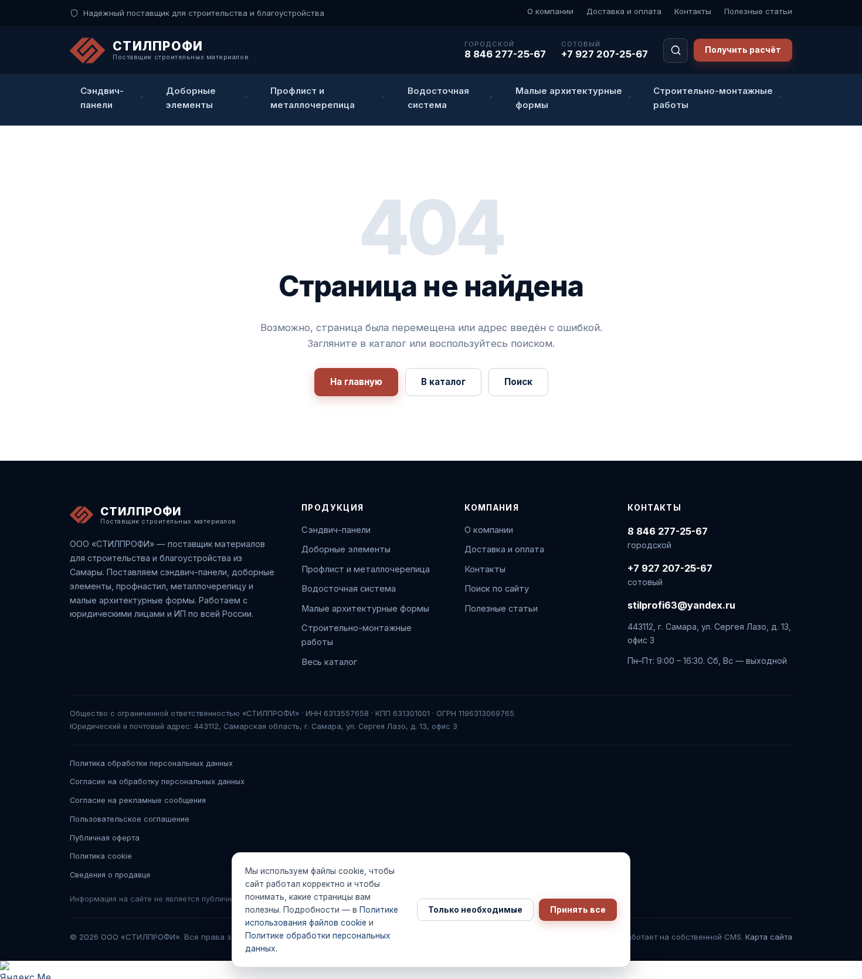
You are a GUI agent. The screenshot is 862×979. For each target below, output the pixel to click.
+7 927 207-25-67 (604, 54)
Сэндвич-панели (336, 530)
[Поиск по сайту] (675, 50)
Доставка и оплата (623, 11)
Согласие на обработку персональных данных (157, 781)
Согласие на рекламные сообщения (138, 800)
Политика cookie (101, 856)
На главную (356, 381)
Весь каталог (329, 662)
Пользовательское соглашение (129, 819)
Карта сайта (768, 936)
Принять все (578, 909)
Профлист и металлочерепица (365, 569)
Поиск (518, 381)
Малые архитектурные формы (365, 608)
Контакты (692, 11)
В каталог (443, 381)
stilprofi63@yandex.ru (681, 605)
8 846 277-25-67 (505, 54)
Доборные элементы (346, 549)
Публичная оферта (105, 837)
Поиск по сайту (496, 588)
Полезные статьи (758, 11)
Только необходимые (475, 909)
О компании (550, 11)
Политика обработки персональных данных (151, 763)
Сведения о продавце (110, 874)
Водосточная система (348, 588)
